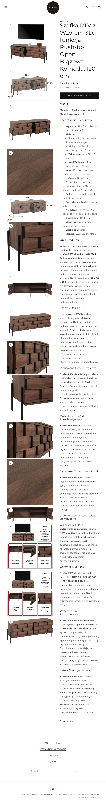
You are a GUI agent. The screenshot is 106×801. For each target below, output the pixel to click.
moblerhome (34, 794)
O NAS (53, 761)
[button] (6, 8)
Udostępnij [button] (68, 721)
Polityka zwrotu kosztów (89, 794)
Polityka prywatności (67, 794)
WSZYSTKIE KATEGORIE (53, 749)
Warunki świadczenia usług (88, 797)
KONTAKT (53, 755)
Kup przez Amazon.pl (79, 95)
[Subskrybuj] (75, 771)
